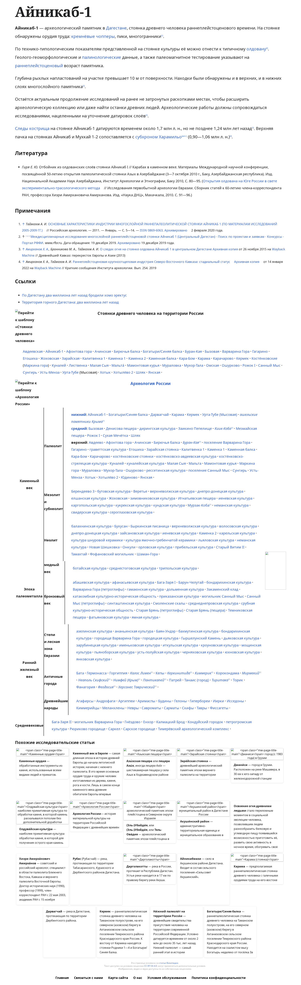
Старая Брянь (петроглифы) (159, 610)
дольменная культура (185, 589)
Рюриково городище (87, 728)
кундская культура (169, 505)
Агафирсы (85, 701)
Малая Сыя (99, 365)
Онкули (129, 547)
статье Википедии (168, 962)
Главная (62, 978)
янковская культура (93, 659)
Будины (164, 701)
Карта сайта (118, 978)
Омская (212, 365)
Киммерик (203, 673)
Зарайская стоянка (162, 449)
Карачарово (223, 358)
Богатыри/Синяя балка (162, 351)
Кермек (242, 358)
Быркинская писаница (149, 526)
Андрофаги (105, 701)
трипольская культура (178, 568)
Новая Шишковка (104, 547)
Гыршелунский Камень (201, 638)
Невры (133, 708)
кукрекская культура (132, 505)
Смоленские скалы (169, 603)
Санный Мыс (269, 365)
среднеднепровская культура (213, 603)
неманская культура (231, 505)
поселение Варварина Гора (227, 442)
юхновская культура (242, 652)
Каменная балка (162, 358)
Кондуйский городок (205, 722)
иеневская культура (235, 498)
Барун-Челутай (191, 582)
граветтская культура (108, 449)
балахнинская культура (91, 526)
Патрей (175, 680)
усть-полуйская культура (158, 652)
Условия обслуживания (166, 978)
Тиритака (220, 680)
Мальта (195, 463)
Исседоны (235, 701)
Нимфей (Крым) (125, 680)
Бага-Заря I (166, 582)
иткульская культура (180, 645)
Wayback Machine (47, 268)
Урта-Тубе (70, 372)
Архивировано (175, 230)
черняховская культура (202, 652)
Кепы (160, 673)
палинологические (101, 57)
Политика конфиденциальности (219, 978)
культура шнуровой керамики (97, 540)
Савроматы (151, 708)
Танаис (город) (196, 680)
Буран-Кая (193, 351)
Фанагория (85, 687)
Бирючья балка (127, 351)
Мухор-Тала (193, 365)
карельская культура (237, 533)
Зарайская (71, 358)
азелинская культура (94, 631)
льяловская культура (216, 540)
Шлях (140, 372)
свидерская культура (89, 512)
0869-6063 (155, 230)
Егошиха (30, 358)
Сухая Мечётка (115, 435)
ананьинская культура (134, 631)
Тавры (202, 708)
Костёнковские (264, 358)
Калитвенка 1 (93, 358)
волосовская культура (238, 526)
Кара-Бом (187, 358)
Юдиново (129, 477)
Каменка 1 (117, 358)
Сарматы (171, 708)
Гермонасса (97, 673)
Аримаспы (146, 701)
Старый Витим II (230, 547)
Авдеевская (33, 351)
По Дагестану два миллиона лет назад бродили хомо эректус (74, 295)
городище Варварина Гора (117, 638)
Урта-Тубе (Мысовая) (219, 414)
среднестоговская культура (132, 568)
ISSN (143, 230)
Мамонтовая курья (143, 365)
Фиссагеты (219, 708)
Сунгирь (30, 372)
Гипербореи (200, 701)
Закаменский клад (222, 589)
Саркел (114, 728)
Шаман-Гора (147, 554)
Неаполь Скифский (93, 680)
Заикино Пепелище (195, 428)
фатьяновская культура (109, 617)
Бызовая (212, 351)
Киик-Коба (223, 428)
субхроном (146, 137)
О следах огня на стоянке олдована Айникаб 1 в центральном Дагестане (156, 249)
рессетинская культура (166, 470)
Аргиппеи (126, 701)
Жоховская (49, 358)
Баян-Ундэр (166, 631)
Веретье (140, 491)
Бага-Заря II (62, 722)
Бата (80, 673)
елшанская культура (88, 498)
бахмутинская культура (198, 631)
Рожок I (248, 365)
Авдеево (96, 442)
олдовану (256, 49)
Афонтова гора (79, 351)
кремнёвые (83, 36)
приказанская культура (179, 596)
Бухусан (121, 526)
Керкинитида (178, 673)
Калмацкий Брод (170, 722)
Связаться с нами (88, 978)
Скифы (188, 708)
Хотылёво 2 (123, 372)
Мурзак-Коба (198, 505)
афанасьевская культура (133, 582)
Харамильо (170, 137)
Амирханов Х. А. (37, 249)
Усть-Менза (50, 372)
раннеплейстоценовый (39, 65)
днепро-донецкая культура (220, 491)
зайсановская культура (140, 533)
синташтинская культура (128, 603)
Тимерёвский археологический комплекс (193, 728)
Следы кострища (32, 128)
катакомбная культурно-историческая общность (114, 596)
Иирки (218, 701)
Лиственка (78, 365)
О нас (137, 978)
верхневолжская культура (172, 491)
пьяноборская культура (114, 652)
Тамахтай (79, 554)
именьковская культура (139, 645)
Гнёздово (132, 722)
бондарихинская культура (228, 582)
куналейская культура (145, 463)
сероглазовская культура (131, 512)
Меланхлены (113, 708)
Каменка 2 (137, 358)
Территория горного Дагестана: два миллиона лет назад (70, 302)
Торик (238, 680)
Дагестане (116, 28)
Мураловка (171, 365)
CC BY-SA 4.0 (150, 965)
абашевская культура (91, 582)
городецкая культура (160, 638)
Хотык (105, 372)
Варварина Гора (235, 351)
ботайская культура (89, 568)
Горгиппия (118, 673)
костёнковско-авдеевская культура (186, 456)
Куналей (59, 365)
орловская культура (155, 547)
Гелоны (180, 701)
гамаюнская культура (145, 589)
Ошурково (231, 365)
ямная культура (145, 617)
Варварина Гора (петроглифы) (98, 589)
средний (79, 428)
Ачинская (103, 351)
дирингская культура (157, 428)
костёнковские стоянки (133, 456)
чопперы (105, 36)
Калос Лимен (140, 673)
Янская (154, 372)
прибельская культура (194, 547)
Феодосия (106, 687)
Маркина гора (36, 365)
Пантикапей (153, 680)
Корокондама (227, 673)
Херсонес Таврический (136, 687)
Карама (204, 358)
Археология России (150, 383)
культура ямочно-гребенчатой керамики (160, 540)
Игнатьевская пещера (197, 498)
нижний (78, 414)
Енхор (148, 722)
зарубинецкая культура (96, 645)
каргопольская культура (92, 505)
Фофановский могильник (112, 554)
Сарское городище (139, 728)
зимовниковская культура (152, 498)
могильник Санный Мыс (223, 596)
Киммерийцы (87, 708)
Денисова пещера (121, 428)
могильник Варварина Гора (98, 722)
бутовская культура (113, 491)
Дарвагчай (159, 414)
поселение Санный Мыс (209, 470)
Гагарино (260, 351)
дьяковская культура (241, 638)
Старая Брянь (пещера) (205, 610)
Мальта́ (117, 365)
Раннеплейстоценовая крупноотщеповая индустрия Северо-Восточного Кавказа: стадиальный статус (151, 262)
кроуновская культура (220, 645)
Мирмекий (250, 673)
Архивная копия (225, 249)
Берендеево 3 (82, 491)
